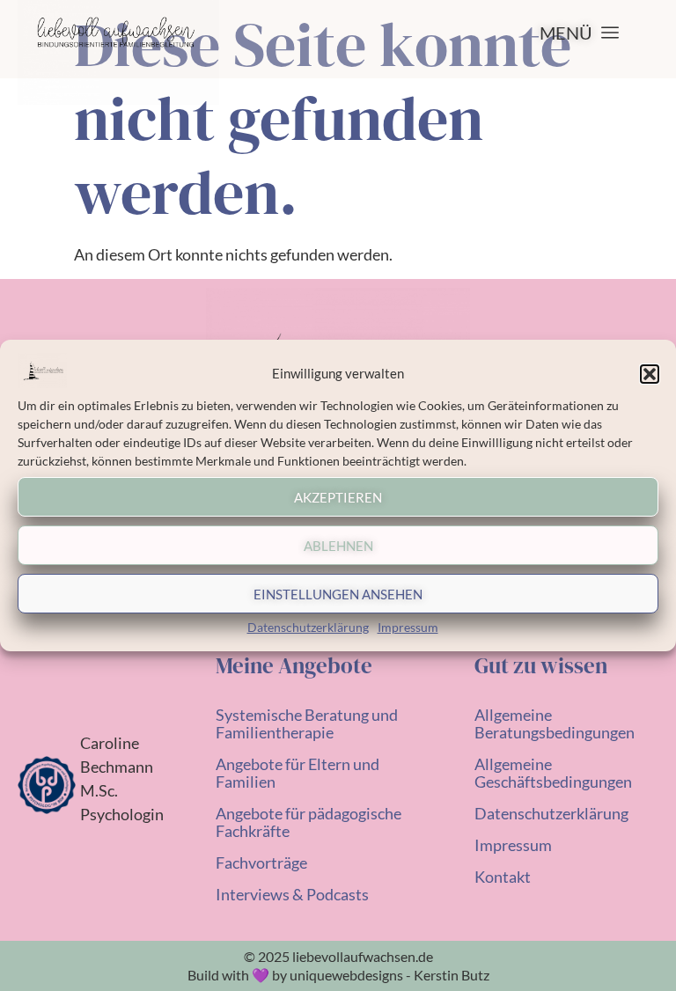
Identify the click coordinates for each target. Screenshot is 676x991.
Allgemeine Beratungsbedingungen (554, 723)
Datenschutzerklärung (308, 627)
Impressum (408, 627)
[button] (649, 374)
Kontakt (502, 876)
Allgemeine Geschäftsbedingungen (553, 772)
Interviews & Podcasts (292, 894)
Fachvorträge (261, 862)
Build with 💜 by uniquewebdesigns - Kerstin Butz (338, 974)
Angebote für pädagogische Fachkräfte (308, 822)
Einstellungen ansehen (338, 594)
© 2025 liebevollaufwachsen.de (338, 956)
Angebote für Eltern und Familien (297, 772)
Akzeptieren (338, 497)
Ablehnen (338, 546)
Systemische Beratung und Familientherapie (307, 723)
